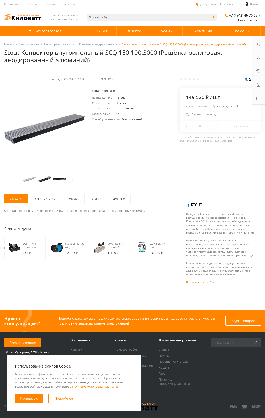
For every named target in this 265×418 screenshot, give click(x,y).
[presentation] (72, 179)
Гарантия (70, 4)
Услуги (120, 340)
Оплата (51, 4)
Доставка (33, 4)
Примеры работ (125, 349)
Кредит (164, 367)
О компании (11, 4)
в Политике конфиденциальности (94, 386)
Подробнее (63, 398)
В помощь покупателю (177, 340)
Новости (76, 349)
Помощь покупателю (174, 361)
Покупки (165, 355)
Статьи (164, 349)
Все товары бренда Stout (201, 282)
